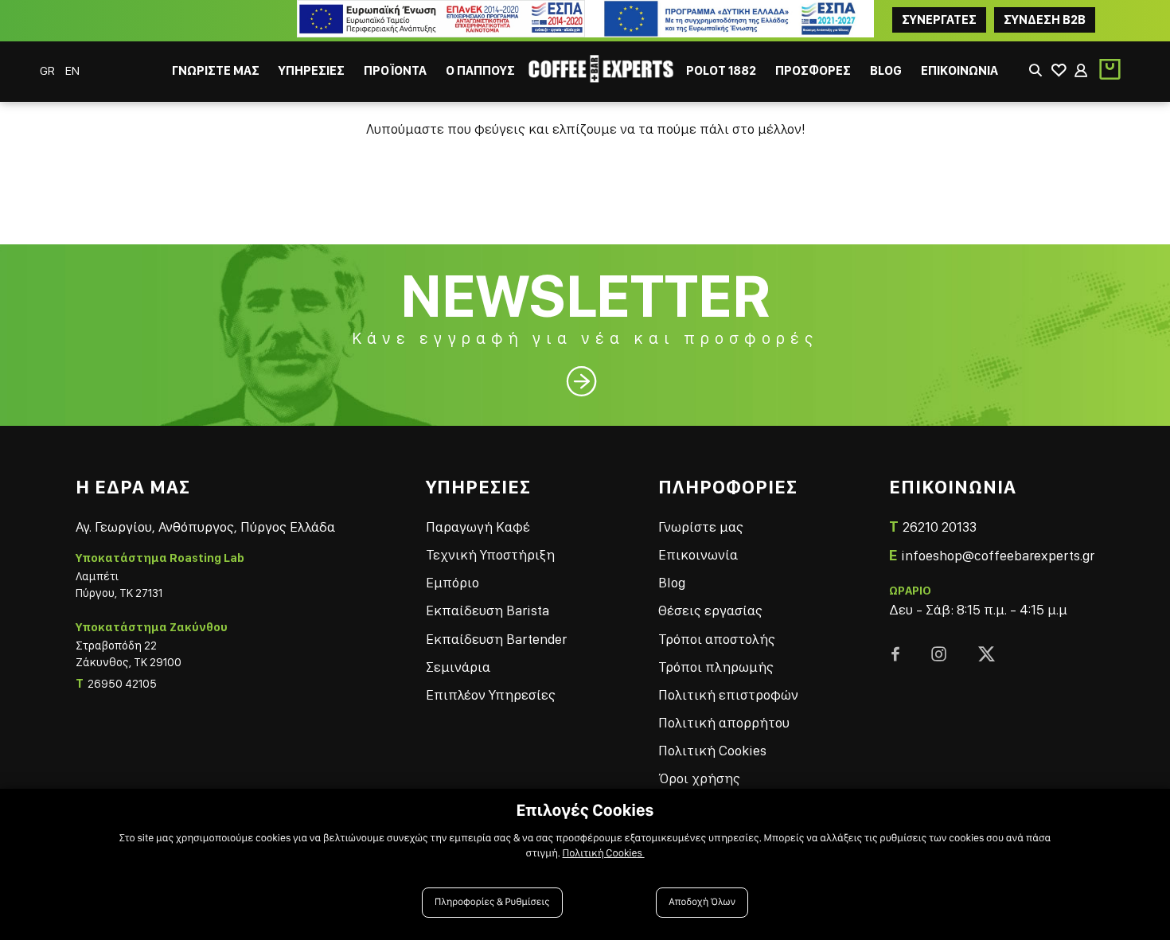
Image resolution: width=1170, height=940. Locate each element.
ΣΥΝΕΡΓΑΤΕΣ (939, 19)
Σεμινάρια (458, 666)
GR (48, 70)
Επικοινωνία (698, 554)
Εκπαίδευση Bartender (496, 638)
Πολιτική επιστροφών (728, 694)
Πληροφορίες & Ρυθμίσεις (492, 902)
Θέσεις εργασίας (710, 610)
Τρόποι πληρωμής (716, 666)
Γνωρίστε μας (700, 526)
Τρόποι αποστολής (716, 638)
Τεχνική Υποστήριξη (490, 554)
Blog (671, 582)
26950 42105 (122, 684)
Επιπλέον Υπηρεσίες (491, 694)
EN (72, 70)
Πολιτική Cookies (712, 750)
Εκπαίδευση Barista (487, 610)
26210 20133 (940, 526)
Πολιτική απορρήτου (724, 722)
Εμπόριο (452, 582)
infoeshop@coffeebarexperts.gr (997, 555)
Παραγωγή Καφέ (478, 526)
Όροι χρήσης (699, 778)
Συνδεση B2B (1045, 19)
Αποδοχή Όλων (702, 902)
